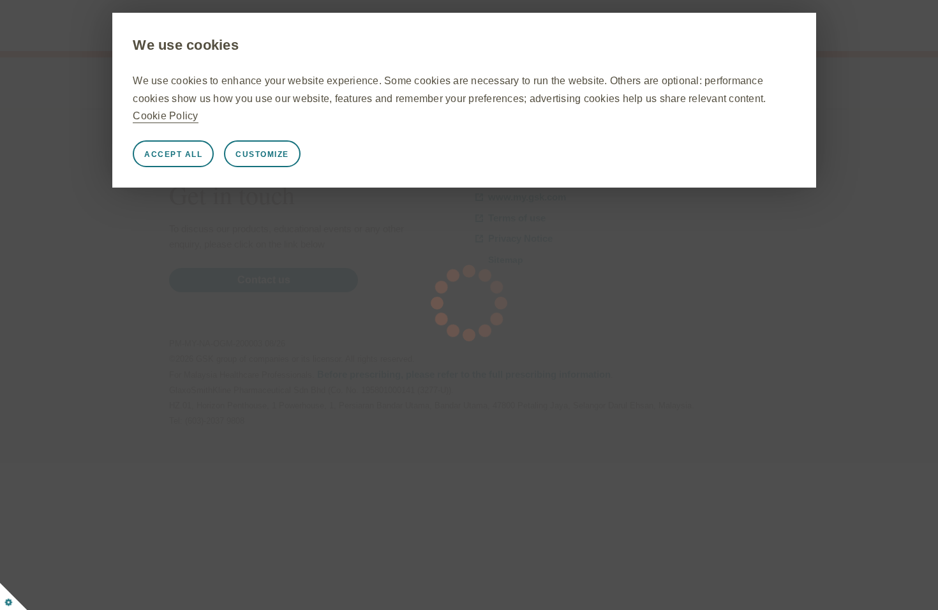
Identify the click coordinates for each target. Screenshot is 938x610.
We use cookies (186, 45)
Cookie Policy (165, 115)
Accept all (173, 154)
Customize (262, 154)
